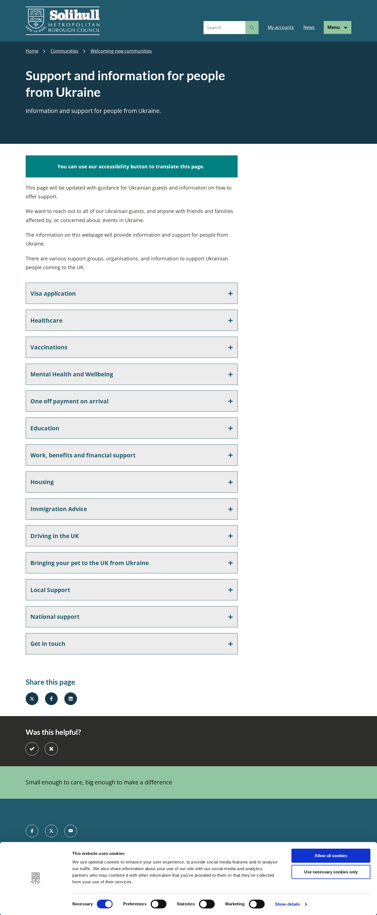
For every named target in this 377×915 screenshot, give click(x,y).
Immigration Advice (58, 509)
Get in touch (47, 643)
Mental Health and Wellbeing (71, 374)
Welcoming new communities (121, 51)
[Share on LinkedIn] (70, 698)
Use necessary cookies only (331, 872)
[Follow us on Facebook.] (32, 831)
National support (54, 616)
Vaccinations (48, 347)
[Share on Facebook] (51, 698)
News (309, 27)
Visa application (53, 293)
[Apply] (252, 27)
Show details (287, 904)
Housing (42, 482)
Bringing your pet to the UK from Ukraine (89, 563)
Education (44, 428)
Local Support (50, 590)
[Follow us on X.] (51, 831)
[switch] (158, 904)
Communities (64, 51)
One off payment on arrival (69, 401)
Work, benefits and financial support (83, 455)
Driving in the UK (54, 536)
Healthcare (46, 320)
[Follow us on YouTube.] (70, 831)
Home (32, 51)
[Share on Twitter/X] (32, 698)
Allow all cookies (331, 855)
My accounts (281, 27)
